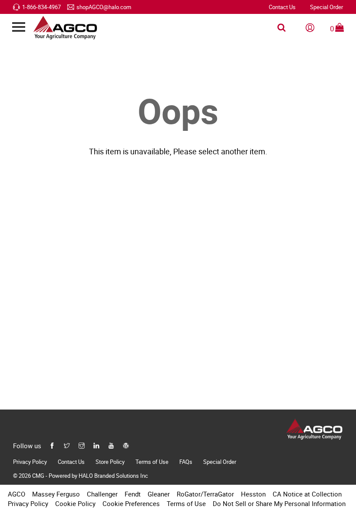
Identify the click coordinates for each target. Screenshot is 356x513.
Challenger (102, 494)
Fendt (133, 494)
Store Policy (110, 462)
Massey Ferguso (56, 494)
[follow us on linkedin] (96, 444)
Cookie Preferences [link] (131, 503)
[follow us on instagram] (81, 444)
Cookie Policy (75, 503)
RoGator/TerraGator (205, 494)
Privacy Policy (30, 462)
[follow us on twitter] (67, 444)
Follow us (27, 446)
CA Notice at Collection (307, 494)
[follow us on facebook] (52, 444)
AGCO (16, 494)
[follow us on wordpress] (126, 444)
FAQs (185, 462)
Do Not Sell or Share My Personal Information (279, 503)
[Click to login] (310, 28)
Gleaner (159, 494)
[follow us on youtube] (111, 444)
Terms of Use (151, 462)
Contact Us (282, 7)
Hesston (253, 494)
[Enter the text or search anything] (281, 28)
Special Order (326, 7)
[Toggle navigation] (18, 27)
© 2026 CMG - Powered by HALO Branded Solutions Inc (80, 476)
